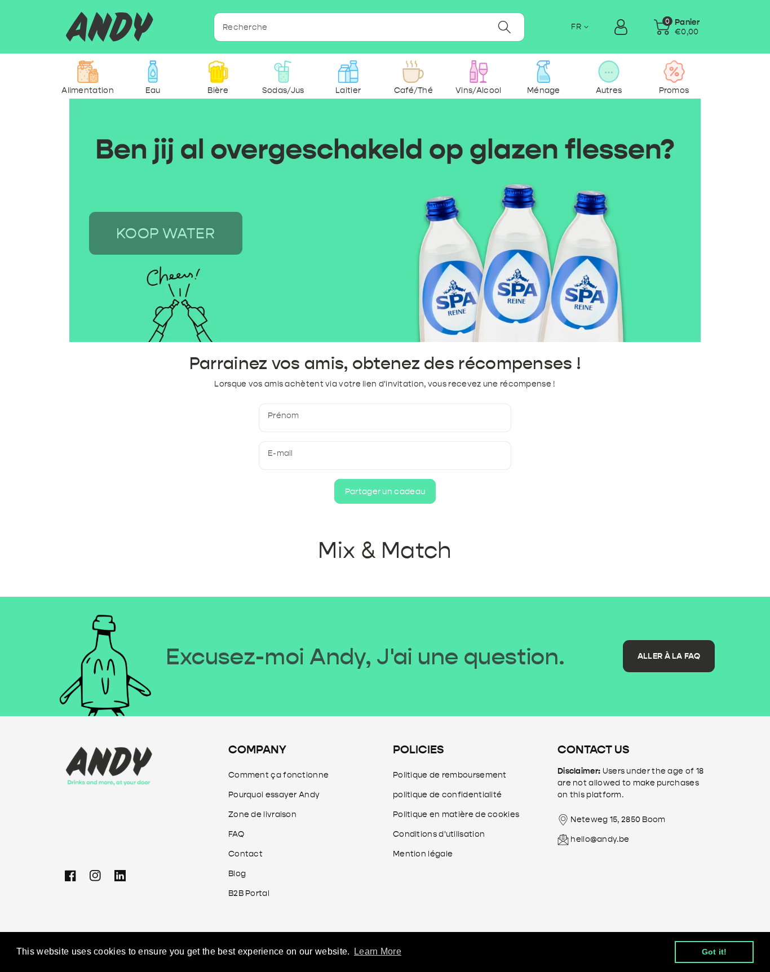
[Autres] (608, 71)
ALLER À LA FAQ (669, 656)
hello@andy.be (599, 839)
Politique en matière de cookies (456, 814)
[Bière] (218, 71)
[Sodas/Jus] (283, 71)
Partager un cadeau (385, 491)
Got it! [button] (714, 951)
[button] (677, 27)
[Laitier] (348, 71)
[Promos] (674, 71)
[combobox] (369, 27)
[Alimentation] (88, 71)
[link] (165, 233)
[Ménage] (544, 71)
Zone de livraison (262, 814)
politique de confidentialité (447, 795)
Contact (245, 854)
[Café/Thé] (413, 71)
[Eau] (153, 71)
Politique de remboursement (450, 775)
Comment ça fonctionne (278, 775)
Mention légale (423, 854)
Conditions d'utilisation (439, 834)
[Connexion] (620, 27)
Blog (237, 873)
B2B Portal (248, 893)
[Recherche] (504, 27)
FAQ (236, 834)
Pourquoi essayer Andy (274, 795)
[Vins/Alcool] (478, 71)
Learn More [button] (377, 951)
